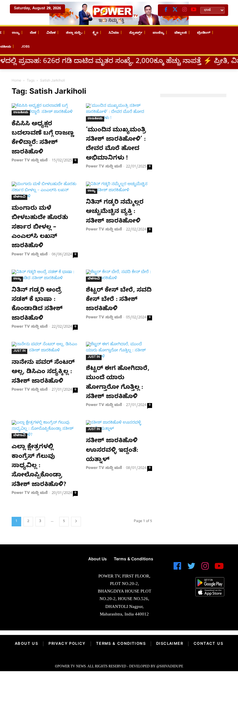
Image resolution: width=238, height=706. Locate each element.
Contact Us (208, 644)
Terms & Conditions (121, 644)
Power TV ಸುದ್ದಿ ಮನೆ (30, 160)
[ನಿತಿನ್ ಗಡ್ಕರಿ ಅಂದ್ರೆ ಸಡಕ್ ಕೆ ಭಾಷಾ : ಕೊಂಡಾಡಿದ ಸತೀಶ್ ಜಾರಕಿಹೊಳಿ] (45, 276)
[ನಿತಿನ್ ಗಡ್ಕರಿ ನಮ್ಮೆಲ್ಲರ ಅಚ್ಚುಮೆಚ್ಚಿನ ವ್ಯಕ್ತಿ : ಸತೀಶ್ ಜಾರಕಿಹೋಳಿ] (119, 188)
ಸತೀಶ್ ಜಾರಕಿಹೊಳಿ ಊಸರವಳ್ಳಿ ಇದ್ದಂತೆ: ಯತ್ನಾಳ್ (112, 450)
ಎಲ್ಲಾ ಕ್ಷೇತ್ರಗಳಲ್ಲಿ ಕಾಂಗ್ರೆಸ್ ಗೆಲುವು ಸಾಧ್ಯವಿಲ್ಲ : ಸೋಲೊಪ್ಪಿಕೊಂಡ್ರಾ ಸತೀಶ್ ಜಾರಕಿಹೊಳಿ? (39, 466)
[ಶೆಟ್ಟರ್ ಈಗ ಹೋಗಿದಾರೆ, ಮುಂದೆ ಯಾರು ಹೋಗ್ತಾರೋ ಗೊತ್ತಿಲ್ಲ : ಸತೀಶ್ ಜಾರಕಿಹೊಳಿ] (119, 351)
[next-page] (76, 521)
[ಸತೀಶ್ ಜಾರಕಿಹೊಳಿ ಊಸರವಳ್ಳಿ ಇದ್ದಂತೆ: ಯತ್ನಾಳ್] (119, 426)
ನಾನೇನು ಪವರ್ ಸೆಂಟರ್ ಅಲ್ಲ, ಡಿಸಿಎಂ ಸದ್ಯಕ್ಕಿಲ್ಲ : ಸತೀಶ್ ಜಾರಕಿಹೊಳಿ (43, 372)
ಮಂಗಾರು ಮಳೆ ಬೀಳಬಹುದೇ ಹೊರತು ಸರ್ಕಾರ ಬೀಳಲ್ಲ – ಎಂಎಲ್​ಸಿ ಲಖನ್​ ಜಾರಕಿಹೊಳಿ (40, 227)
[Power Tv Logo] (119, 13)
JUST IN (19, 351)
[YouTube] (193, 10)
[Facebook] (165, 10)
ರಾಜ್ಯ (91, 191)
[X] (175, 10)
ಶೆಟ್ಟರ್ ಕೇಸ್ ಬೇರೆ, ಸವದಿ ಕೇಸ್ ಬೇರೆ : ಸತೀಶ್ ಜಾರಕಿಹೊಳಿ (119, 300)
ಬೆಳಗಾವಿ (19, 197)
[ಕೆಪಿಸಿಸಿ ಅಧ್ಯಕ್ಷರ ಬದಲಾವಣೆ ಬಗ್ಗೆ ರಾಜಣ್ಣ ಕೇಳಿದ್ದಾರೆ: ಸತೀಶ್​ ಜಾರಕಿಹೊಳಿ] (45, 109)
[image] (39, 572)
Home (16, 81)
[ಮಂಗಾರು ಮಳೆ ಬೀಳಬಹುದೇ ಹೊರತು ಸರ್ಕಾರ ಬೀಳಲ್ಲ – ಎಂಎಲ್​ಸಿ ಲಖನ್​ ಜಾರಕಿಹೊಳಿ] (45, 191)
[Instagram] (184, 10)
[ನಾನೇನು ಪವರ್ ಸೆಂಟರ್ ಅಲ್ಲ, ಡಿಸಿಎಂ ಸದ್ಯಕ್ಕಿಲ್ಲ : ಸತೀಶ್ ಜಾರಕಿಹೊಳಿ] (45, 348)
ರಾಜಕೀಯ (20, 113)
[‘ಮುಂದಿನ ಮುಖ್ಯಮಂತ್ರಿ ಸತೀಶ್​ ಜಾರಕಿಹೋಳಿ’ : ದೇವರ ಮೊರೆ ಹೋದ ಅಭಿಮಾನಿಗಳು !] (119, 112)
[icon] (177, 568)
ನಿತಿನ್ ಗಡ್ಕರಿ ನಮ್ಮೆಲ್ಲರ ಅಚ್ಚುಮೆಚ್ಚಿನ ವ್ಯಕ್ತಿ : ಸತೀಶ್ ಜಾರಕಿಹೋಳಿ (115, 212)
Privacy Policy (67, 644)
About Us (26, 644)
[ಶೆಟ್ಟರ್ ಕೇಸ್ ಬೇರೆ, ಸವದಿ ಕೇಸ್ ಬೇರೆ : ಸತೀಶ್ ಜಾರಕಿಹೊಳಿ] (119, 276)
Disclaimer (169, 644)
